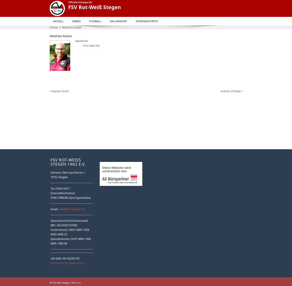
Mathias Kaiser (72, 27)
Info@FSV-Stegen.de (72, 209)
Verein (76, 21)
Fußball (95, 21)
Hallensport (118, 21)
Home (54, 27)
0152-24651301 (91, 45)
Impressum (58, 263)
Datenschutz (76, 263)
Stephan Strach (60, 91)
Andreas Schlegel (230, 91)
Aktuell (58, 21)
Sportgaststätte (147, 21)
